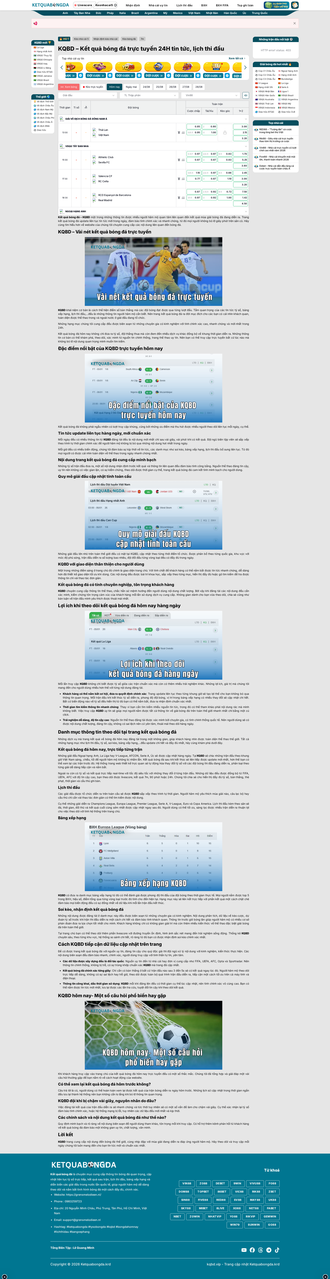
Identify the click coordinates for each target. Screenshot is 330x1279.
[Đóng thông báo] (294, 23)
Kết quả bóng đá (69, 217)
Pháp (110, 13)
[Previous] (62, 67)
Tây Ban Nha (82, 13)
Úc (244, 13)
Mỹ (165, 13)
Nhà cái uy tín (158, 5)
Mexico (178, 13)
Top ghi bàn (245, 5)
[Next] (245, 67)
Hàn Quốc (230, 13)
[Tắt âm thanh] (246, 95)
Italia (122, 13)
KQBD (86, 217)
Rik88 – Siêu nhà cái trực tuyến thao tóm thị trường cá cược (276, 140)
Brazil (135, 13)
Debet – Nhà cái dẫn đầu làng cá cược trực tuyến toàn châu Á (276, 167)
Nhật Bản (212, 13)
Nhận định (133, 5)
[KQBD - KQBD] (50, 5)
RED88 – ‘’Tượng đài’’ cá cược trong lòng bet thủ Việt (275, 130)
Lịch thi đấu (184, 5)
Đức (98, 13)
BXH (204, 5)
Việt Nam (194, 13)
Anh (65, 13)
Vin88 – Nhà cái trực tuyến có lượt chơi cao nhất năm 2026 (277, 149)
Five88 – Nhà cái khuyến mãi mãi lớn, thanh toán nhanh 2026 (277, 158)
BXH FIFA (222, 5)
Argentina (151, 13)
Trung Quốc (260, 13)
